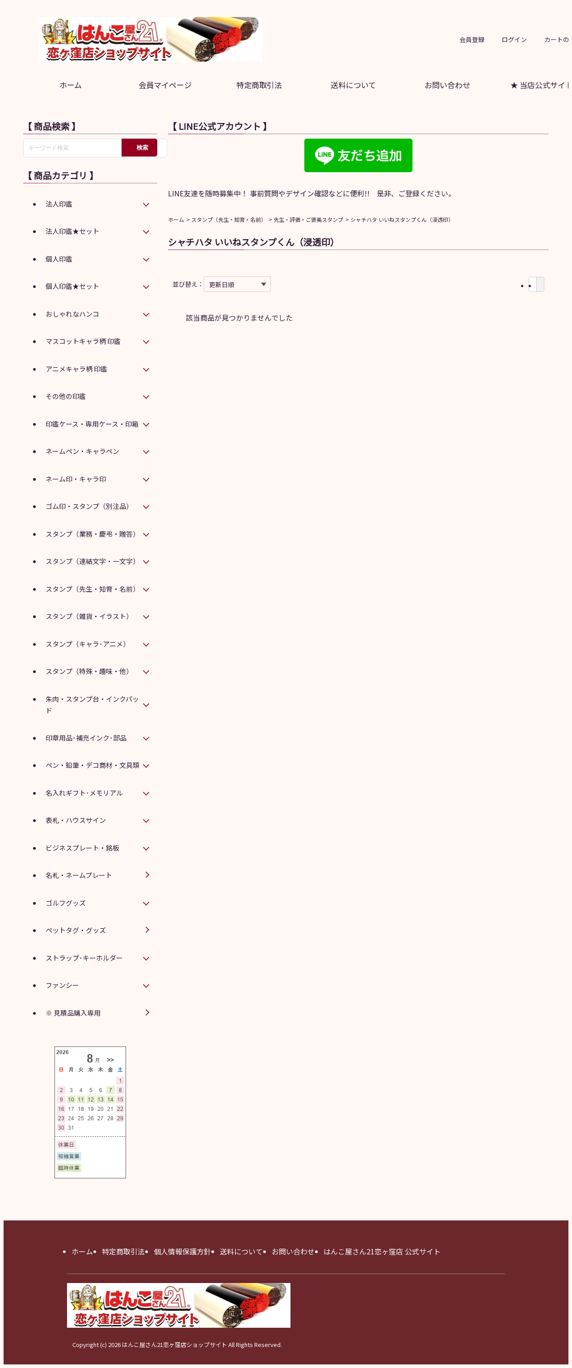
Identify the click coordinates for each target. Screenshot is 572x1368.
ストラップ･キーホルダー (84, 957)
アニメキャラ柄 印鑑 (76, 368)
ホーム (70, 84)
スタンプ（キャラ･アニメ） (88, 643)
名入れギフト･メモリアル (84, 792)
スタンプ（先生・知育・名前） (228, 219)
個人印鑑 (59, 258)
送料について (353, 84)
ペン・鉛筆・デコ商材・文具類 (92, 765)
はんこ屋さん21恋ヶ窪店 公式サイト (382, 1251)
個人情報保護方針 (182, 1251)
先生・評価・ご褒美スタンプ (308, 219)
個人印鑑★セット (72, 286)
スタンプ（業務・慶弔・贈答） (92, 533)
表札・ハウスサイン (76, 820)
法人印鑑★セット (72, 231)
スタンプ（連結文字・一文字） (92, 561)
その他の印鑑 (66, 396)
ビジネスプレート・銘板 (82, 847)
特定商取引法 (259, 84)
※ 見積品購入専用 (73, 1012)
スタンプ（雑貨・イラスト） (89, 616)
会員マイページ (165, 84)
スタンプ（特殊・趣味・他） (89, 671)
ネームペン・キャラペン (82, 451)
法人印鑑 (59, 203)
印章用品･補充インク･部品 (86, 737)
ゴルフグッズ (66, 902)
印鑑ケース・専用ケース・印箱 (92, 423)
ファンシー (62, 985)
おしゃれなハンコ (72, 313)
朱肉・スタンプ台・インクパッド (92, 704)
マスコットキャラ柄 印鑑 (83, 341)
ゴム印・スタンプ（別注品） (89, 506)
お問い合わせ (447, 84)
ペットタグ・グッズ (76, 930)
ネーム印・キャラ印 (76, 478)
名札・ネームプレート (79, 875)
